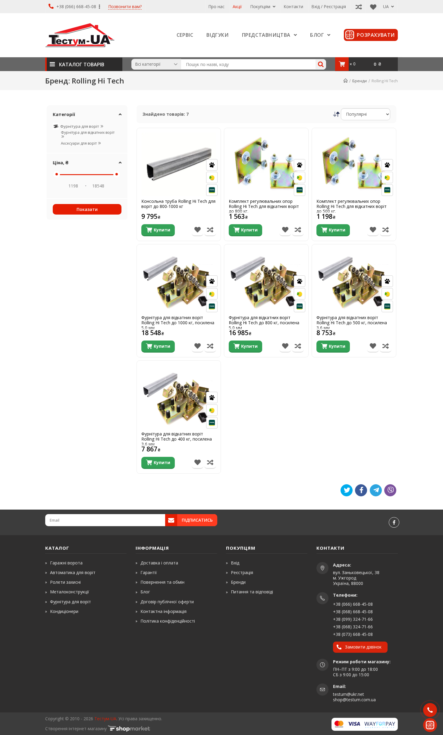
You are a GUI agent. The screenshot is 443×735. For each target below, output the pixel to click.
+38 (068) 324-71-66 (353, 627)
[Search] (321, 64)
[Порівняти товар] (210, 230)
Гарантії (148, 572)
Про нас (216, 6)
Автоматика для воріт (73, 572)
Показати (87, 209)
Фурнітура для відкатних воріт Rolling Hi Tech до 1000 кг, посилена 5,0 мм (177, 322)
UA (386, 6)
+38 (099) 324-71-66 (353, 619)
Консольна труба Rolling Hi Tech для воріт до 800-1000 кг (178, 204)
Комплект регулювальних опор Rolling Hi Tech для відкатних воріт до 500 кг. (351, 206)
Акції (237, 6)
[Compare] (357, 6)
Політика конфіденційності (167, 621)
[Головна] (345, 80)
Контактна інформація (163, 611)
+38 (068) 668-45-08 (353, 611)
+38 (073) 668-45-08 (353, 634)
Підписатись (197, 520)
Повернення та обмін (162, 582)
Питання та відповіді (252, 592)
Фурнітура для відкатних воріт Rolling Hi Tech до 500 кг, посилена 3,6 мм (351, 322)
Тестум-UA (105, 718)
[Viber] (390, 490)
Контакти (293, 6)
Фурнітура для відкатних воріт (88, 132)
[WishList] (372, 6)
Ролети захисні (65, 582)
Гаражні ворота (66, 563)
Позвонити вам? (125, 6)
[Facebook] (394, 522)
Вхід (235, 563)
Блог (145, 592)
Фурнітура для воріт (79, 126)
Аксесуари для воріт (79, 143)
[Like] (361, 490)
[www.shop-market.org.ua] (129, 728)
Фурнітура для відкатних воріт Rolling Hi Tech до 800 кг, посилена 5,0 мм (264, 322)
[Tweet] (347, 490)
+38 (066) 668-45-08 (76, 6)
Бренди (238, 582)
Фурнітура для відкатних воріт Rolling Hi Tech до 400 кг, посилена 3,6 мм (176, 439)
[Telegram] (376, 490)
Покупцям (261, 6)
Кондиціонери (64, 611)
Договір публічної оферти (167, 602)
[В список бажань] (197, 230)
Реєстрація (242, 572)
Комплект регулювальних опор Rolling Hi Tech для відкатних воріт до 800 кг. (264, 206)
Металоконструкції (69, 592)
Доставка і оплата (159, 563)
